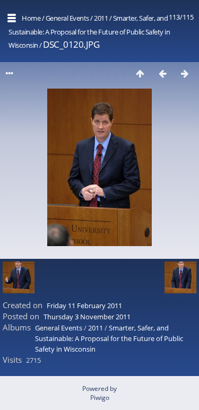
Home (31, 18)
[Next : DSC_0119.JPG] (185, 73)
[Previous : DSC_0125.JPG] (162, 73)
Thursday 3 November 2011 (87, 316)
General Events (67, 18)
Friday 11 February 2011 (84, 305)
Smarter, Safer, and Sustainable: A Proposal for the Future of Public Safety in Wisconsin (89, 31)
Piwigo (99, 397)
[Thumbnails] (140, 73)
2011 (101, 18)
